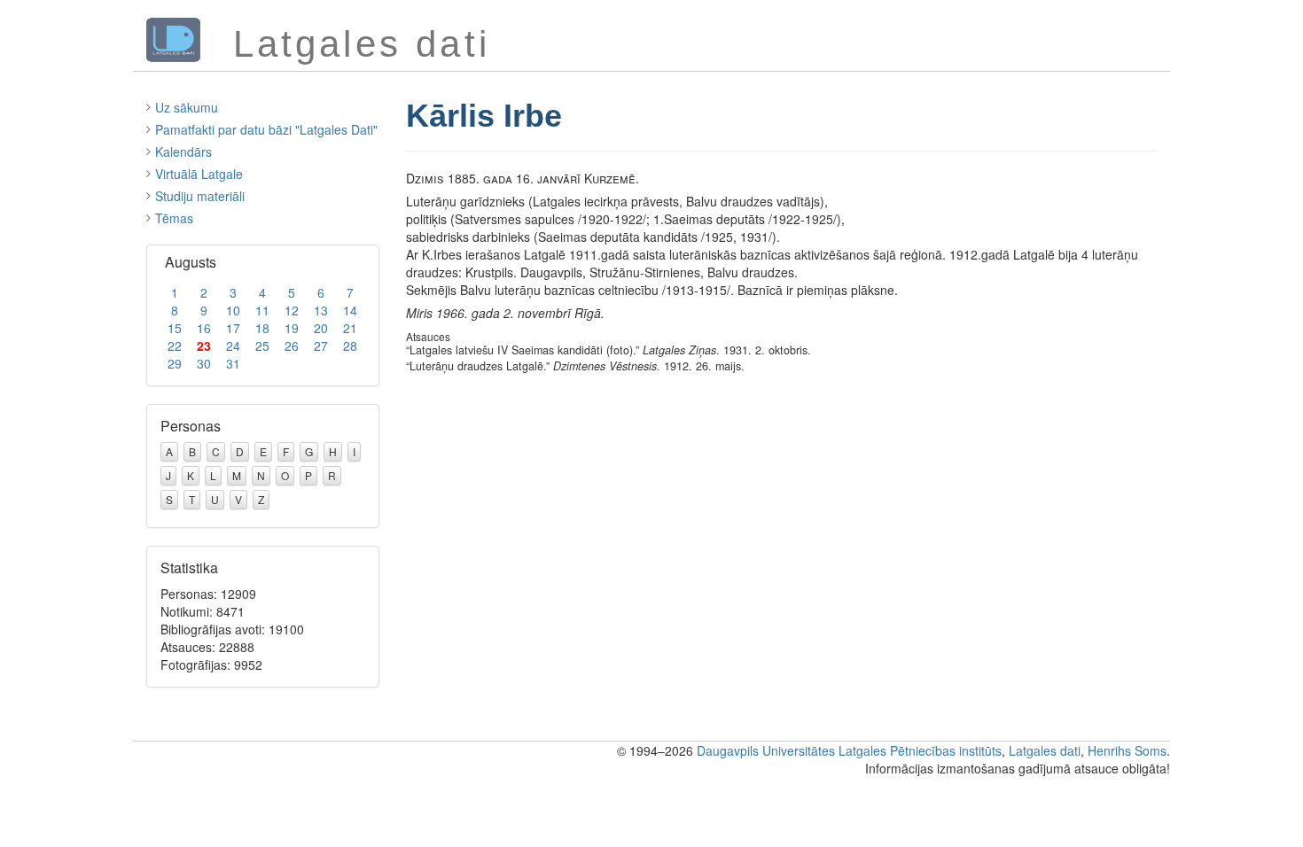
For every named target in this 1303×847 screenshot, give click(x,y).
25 (262, 345)
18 (262, 328)
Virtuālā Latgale (199, 174)
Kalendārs (183, 151)
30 (204, 363)
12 (292, 310)
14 (350, 310)
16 (204, 328)
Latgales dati (1045, 750)
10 (233, 310)
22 (175, 345)
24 (233, 345)
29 (175, 363)
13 (321, 310)
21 (350, 328)
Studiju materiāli (200, 196)
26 (292, 345)
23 (204, 345)
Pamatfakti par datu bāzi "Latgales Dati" (266, 129)
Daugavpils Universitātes (766, 750)
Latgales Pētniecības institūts (920, 750)
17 (233, 328)
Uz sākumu (186, 107)
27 (321, 345)
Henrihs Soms (1127, 750)
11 (262, 310)
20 (321, 328)
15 (175, 328)
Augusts (190, 262)
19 (292, 328)
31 (233, 363)
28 (350, 345)
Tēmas (174, 218)
